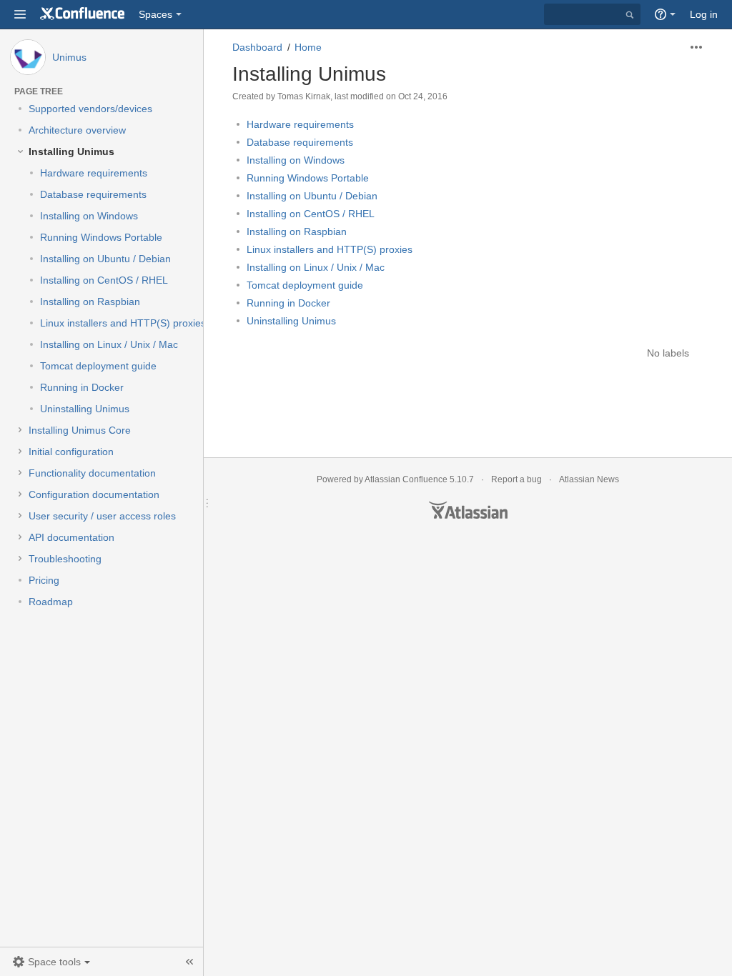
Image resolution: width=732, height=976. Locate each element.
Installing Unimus (71, 151)
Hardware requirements (93, 173)
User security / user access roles (102, 516)
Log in (704, 14)
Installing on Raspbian (90, 301)
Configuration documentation (94, 494)
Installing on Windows (89, 215)
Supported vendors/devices (90, 108)
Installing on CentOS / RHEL (104, 280)
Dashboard (257, 47)
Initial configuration (71, 451)
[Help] (665, 14)
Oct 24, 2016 (422, 96)
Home (308, 47)
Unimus (69, 57)
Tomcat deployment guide (98, 366)
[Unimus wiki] (82, 14)
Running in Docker (82, 387)
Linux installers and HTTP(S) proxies (123, 323)
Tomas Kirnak (303, 96)
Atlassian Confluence (406, 479)
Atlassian (468, 510)
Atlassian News (589, 479)
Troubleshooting (65, 558)
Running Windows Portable (101, 237)
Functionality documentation (92, 473)
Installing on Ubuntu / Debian (105, 258)
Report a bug (516, 479)
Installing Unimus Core (80, 430)
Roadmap (51, 601)
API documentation (71, 537)
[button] (20, 14)
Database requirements (93, 194)
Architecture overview (77, 130)
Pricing (44, 580)
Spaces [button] (155, 14)
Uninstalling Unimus (84, 408)
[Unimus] (28, 57)
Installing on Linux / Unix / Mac (109, 344)
